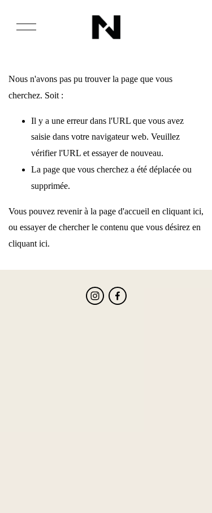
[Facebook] (118, 296)
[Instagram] (95, 296)
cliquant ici (181, 211)
